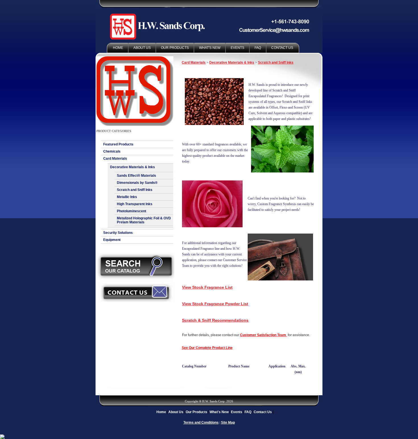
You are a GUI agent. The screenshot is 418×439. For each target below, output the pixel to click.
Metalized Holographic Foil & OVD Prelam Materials (144, 220)
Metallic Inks (127, 197)
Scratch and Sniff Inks (134, 190)
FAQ (257, 48)
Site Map (228, 423)
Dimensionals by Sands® (137, 183)
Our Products (175, 48)
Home (118, 48)
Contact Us (282, 48)
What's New (209, 48)
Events (237, 48)
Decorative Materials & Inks (132, 167)
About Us (142, 48)
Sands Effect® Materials (136, 176)
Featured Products (118, 144)
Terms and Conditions (201, 423)
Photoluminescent (131, 211)
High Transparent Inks (134, 204)
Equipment (112, 240)
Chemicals (112, 151)
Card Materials (115, 159)
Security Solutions (118, 233)
